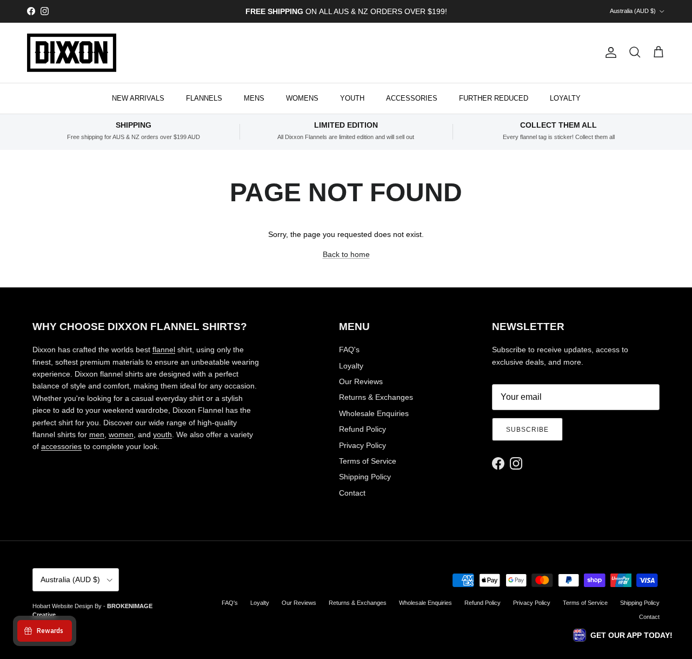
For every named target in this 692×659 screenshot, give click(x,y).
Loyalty (351, 365)
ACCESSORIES (411, 98)
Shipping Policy (365, 476)
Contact (352, 493)
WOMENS (302, 98)
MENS (254, 98)
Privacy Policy (362, 445)
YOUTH (352, 98)
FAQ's (349, 349)
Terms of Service (367, 461)
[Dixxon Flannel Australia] (71, 53)
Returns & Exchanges (376, 397)
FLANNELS (204, 98)
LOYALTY (565, 98)
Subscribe (527, 429)
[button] (622, 635)
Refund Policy (362, 429)
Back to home (346, 254)
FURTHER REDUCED (493, 98)
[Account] (608, 52)
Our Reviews (361, 381)
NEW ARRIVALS (138, 98)
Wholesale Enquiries (374, 413)
